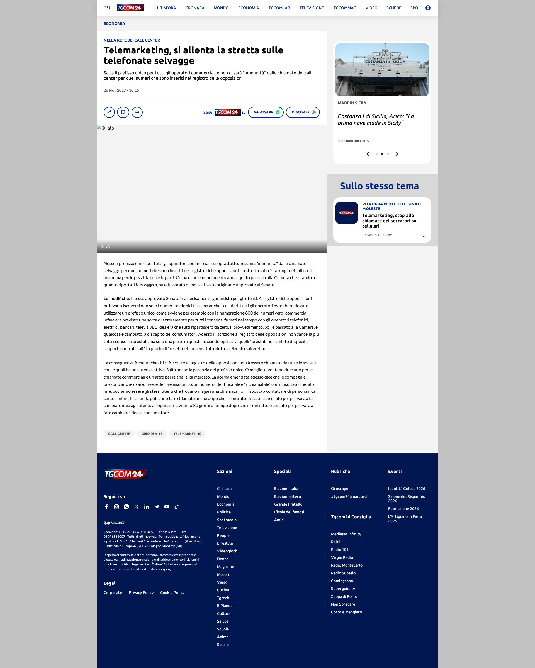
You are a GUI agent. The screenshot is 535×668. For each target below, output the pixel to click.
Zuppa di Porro (344, 596)
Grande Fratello (288, 504)
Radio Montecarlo (347, 565)
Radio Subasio (343, 573)
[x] (136, 506)
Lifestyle (225, 543)
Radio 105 (340, 549)
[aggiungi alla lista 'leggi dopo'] (123, 112)
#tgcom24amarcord (349, 496)
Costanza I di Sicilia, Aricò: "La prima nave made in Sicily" (376, 119)
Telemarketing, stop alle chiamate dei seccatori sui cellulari (390, 220)
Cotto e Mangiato (346, 612)
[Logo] (130, 7)
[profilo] (428, 7)
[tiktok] (176, 506)
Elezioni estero (287, 496)
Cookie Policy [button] (172, 592)
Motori (223, 574)
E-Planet (224, 605)
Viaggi (222, 582)
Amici (279, 520)
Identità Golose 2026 (406, 488)
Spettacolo (227, 520)
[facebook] (106, 506)
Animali (224, 637)
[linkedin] (146, 506)
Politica (224, 512)
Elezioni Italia (286, 488)
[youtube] (166, 506)
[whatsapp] (126, 506)
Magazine (225, 566)
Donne (223, 559)
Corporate (113, 592)
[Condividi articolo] (109, 112)
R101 (335, 542)
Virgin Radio (342, 557)
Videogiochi (228, 551)
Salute (222, 621)
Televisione (227, 527)
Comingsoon (342, 581)
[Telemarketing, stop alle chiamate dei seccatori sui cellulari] (346, 213)
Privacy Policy (141, 592)
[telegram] (156, 506)
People (223, 535)
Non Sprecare (343, 604)
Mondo (223, 496)
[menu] (107, 7)
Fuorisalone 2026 (403, 508)
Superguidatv (343, 588)
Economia (225, 504)
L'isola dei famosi (289, 512)
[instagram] (116, 506)
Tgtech (223, 598)
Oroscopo (339, 488)
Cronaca (224, 488)
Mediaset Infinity (346, 534)
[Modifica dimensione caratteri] (137, 112)
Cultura (223, 613)
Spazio (223, 644)
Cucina (223, 590)
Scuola (223, 629)
